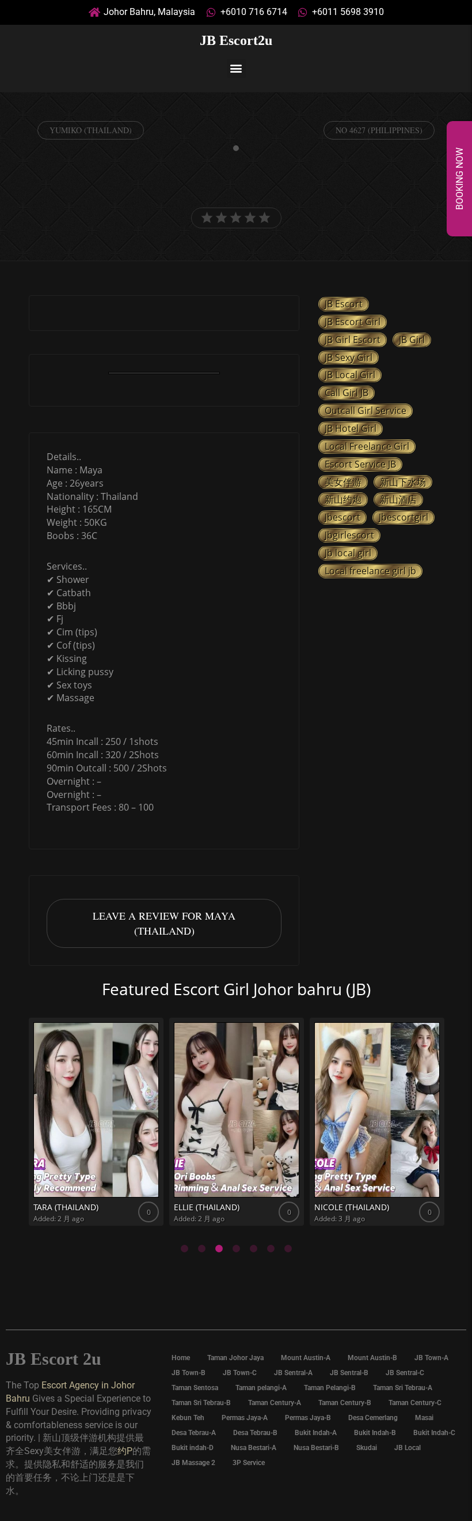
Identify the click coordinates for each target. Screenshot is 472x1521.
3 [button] (218, 1249)
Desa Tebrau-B (255, 1433)
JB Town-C (240, 1373)
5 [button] (253, 1249)
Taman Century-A (274, 1403)
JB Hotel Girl (350, 428)
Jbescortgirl (403, 517)
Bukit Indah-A (316, 1433)
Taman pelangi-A (261, 1388)
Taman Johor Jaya (235, 1358)
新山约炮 (343, 499)
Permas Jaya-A (245, 1418)
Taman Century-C (415, 1403)
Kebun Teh (188, 1418)
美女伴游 (343, 482)
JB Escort (344, 304)
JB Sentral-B (349, 1373)
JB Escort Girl (352, 321)
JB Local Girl (350, 374)
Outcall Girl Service (365, 410)
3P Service (249, 1463)
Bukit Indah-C (434, 1433)
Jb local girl (348, 553)
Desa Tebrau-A (194, 1433)
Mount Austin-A (305, 1358)
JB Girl (412, 339)
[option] (164, 374)
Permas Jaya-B (308, 1418)
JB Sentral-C (405, 1373)
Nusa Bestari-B (316, 1448)
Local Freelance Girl (367, 446)
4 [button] (236, 1249)
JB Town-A (431, 1358)
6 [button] (270, 1249)
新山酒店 (398, 499)
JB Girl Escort (352, 339)
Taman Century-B (344, 1403)
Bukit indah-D (193, 1448)
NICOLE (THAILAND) (351, 1207)
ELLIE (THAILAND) (206, 1207)
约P (124, 1450)
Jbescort (342, 517)
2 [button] (201, 1249)
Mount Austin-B (372, 1358)
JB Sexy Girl (348, 357)
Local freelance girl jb (370, 570)
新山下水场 (403, 482)
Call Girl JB (346, 392)
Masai (424, 1418)
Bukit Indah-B (375, 1433)
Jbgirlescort (349, 535)
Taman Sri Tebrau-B (201, 1403)
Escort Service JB (360, 464)
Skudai (366, 1448)
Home (181, 1358)
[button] (236, 68)
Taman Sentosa (195, 1388)
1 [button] (184, 1249)
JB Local (407, 1448)
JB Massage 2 (193, 1463)
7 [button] (288, 1249)
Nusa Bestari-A (253, 1448)
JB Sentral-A (293, 1373)
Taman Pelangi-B (330, 1388)
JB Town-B (188, 1373)
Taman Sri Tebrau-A (402, 1388)
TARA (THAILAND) (65, 1207)
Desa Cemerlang (373, 1418)
